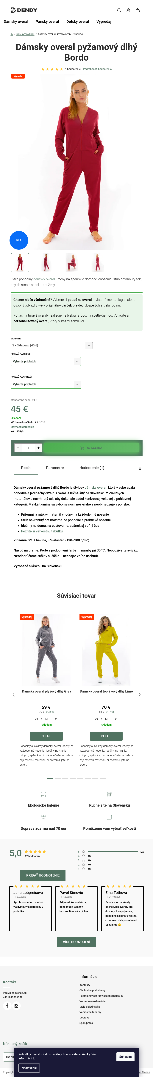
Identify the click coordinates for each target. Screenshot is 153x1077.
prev (14, 695)
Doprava (84, 1017)
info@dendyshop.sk (14, 992)
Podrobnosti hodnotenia (97, 69)
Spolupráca (86, 1022)
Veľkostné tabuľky (90, 1012)
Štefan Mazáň (142, 1072)
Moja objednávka (89, 1006)
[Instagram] (16, 1005)
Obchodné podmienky (92, 990)
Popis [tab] (25, 467)
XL (56, 719)
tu (34, 1058)
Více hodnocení (76, 942)
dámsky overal (44, 279)
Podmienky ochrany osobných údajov (101, 995)
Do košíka (94, 448)
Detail (46, 736)
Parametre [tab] (55, 467)
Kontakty (84, 984)
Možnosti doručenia (22, 426)
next (140, 695)
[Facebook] (7, 1005)
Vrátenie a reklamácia (92, 1001)
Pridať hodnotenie (43, 875)
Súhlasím (125, 1056)
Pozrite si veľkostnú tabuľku (42, 531)
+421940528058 (12, 997)
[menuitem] (16, 21)
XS (36, 719)
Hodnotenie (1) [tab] (91, 467)
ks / (11, 1056)
